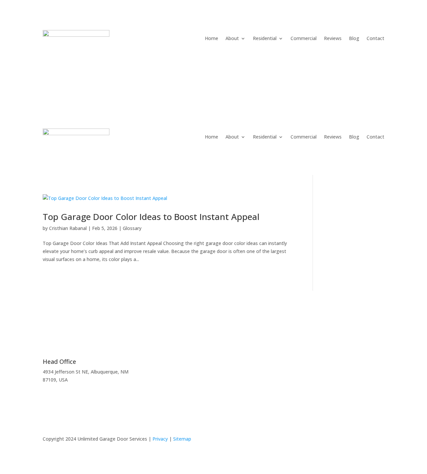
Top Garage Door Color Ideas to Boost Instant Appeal (151, 217)
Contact (375, 38)
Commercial (304, 38)
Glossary (132, 228)
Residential (265, 38)
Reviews (333, 38)
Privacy (160, 439)
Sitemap (182, 439)
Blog (354, 38)
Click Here (293, 372)
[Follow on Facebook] (379, 440)
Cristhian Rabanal (68, 228)
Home (211, 38)
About (232, 38)
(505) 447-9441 (72, 64)
